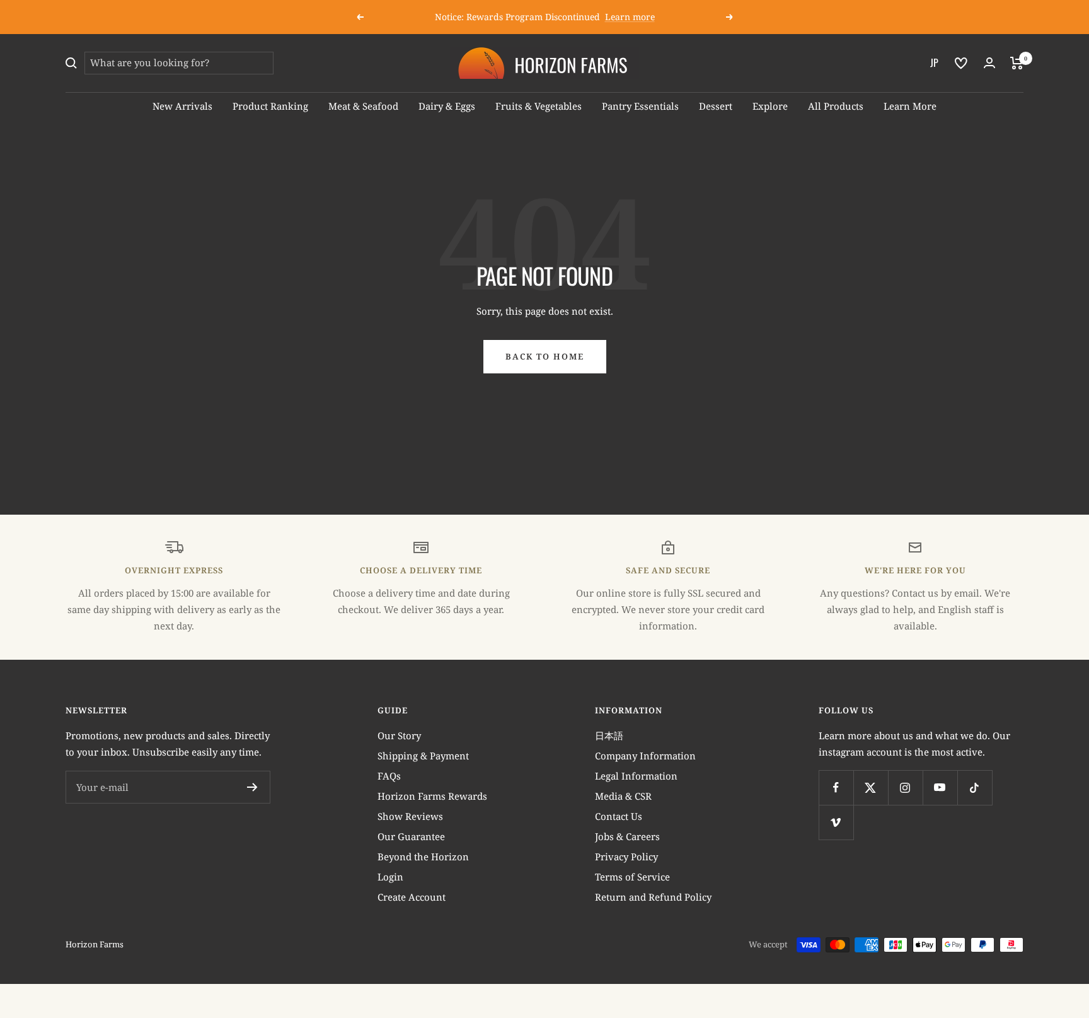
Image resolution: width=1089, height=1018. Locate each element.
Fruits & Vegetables (538, 106)
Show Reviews (410, 816)
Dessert (715, 106)
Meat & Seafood (363, 106)
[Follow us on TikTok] (974, 787)
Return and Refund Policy (653, 897)
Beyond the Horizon (423, 856)
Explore (770, 106)
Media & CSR (623, 796)
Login (390, 876)
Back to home (544, 356)
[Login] (989, 62)
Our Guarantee (411, 836)
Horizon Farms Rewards (432, 796)
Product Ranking (270, 106)
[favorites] (961, 63)
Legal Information (636, 775)
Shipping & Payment (423, 755)
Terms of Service (632, 876)
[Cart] (1016, 63)
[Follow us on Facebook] (836, 787)
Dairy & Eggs (446, 106)
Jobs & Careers (627, 836)
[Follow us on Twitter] (870, 787)
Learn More (910, 106)
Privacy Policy (626, 856)
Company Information (645, 755)
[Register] (252, 787)
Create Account (411, 897)
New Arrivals (182, 106)
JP (934, 62)
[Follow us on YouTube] (940, 787)
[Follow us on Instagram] (905, 787)
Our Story (399, 735)
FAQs (389, 775)
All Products (835, 106)
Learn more (630, 17)
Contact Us (618, 816)
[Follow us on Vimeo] (836, 822)
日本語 (609, 735)
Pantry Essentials (640, 106)
